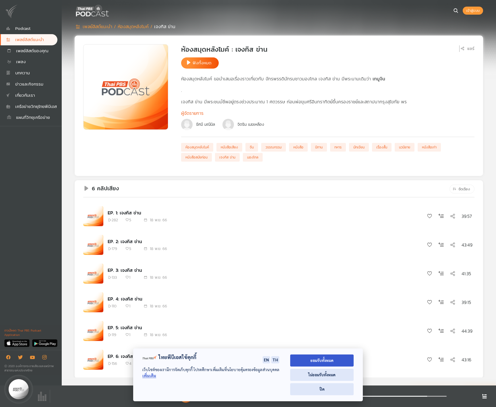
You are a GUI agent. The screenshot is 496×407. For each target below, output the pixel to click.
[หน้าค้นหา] (456, 10)
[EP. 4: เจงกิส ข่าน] (93, 302)
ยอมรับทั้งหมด (322, 360)
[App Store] (17, 343)
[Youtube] (33, 358)
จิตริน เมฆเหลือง (250, 124)
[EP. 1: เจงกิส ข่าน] (93, 216)
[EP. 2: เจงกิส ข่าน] (93, 245)
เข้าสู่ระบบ (473, 10)
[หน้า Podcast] (110, 10)
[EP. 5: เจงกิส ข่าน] (93, 331)
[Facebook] (9, 358)
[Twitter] (21, 358)
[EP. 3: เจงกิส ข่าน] (93, 273)
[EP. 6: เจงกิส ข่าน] (93, 360)
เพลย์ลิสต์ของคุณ (31, 50)
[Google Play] (45, 343)
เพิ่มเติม (149, 375)
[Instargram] (45, 358)
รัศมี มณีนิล (205, 124)
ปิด (322, 389)
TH (275, 359)
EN (266, 359)
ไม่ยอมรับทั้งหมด (322, 374)
